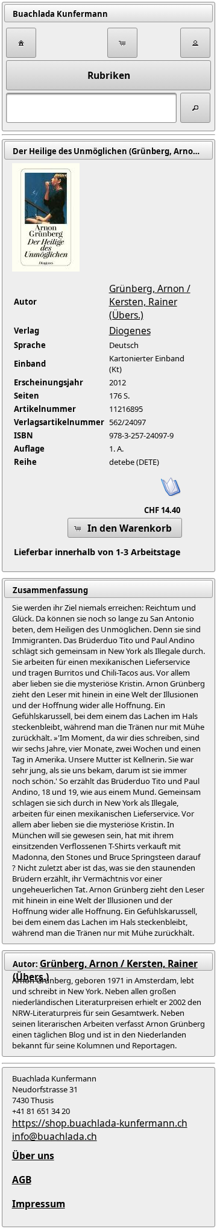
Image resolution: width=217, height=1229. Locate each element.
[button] (21, 43)
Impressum (38, 1203)
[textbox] (91, 108)
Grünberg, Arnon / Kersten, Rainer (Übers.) (149, 302)
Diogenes (130, 330)
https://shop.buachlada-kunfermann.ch (99, 1123)
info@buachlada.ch (54, 1136)
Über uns (33, 1155)
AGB (21, 1179)
